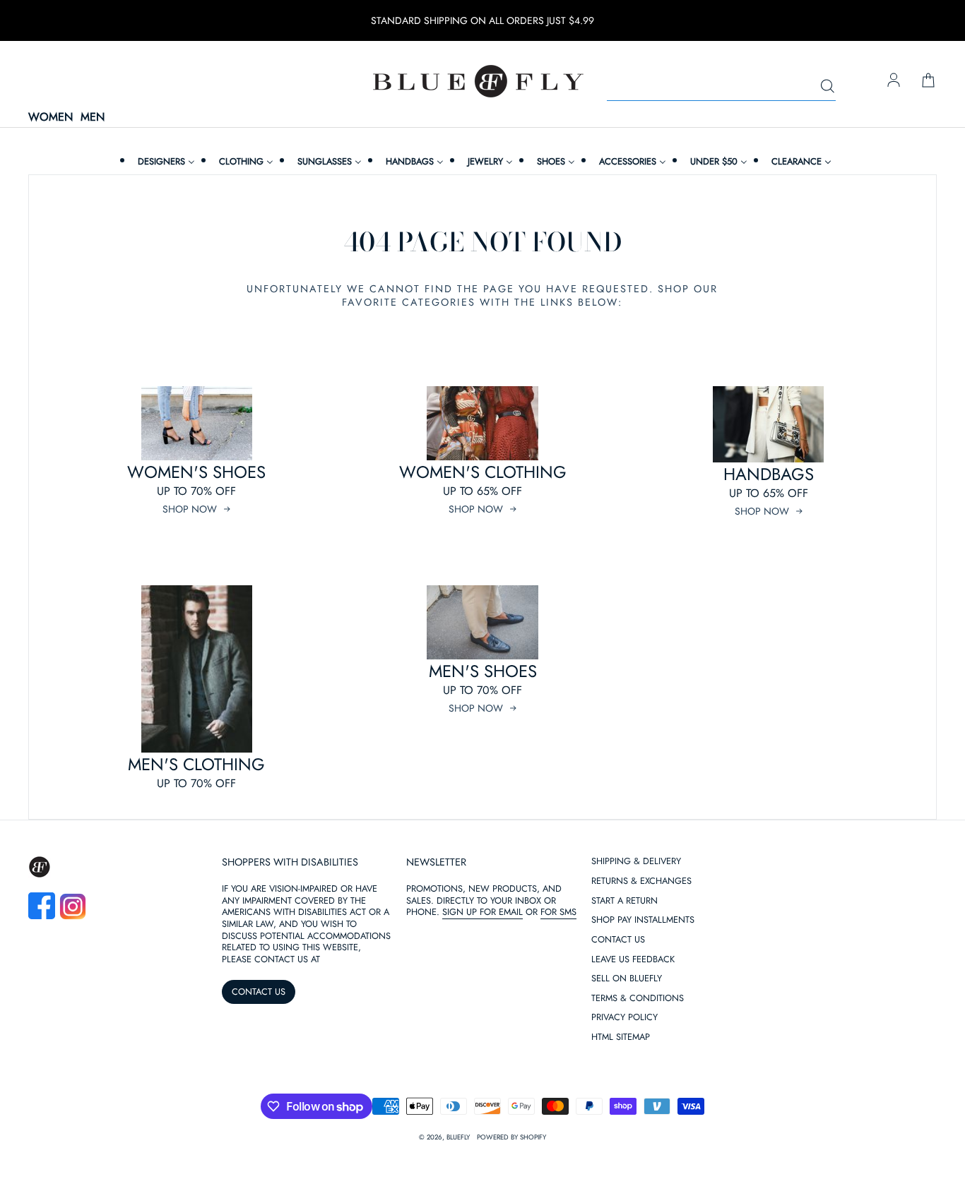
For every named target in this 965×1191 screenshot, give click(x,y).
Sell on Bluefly (626, 979)
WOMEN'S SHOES (196, 472)
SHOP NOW (189, 509)
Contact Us (618, 940)
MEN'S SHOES (483, 671)
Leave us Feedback (633, 960)
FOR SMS (558, 911)
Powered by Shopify (511, 1137)
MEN (93, 117)
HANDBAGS (768, 474)
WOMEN (50, 117)
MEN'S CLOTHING (196, 764)
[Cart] (928, 81)
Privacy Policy (624, 1018)
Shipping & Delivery (636, 862)
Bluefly (458, 1137)
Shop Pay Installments (642, 920)
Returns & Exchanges (641, 881)
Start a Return (624, 901)
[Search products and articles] (827, 86)
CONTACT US (258, 991)
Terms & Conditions (637, 999)
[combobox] (721, 87)
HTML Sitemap (620, 1037)
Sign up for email (482, 911)
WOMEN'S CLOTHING (483, 472)
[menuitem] (164, 161)
